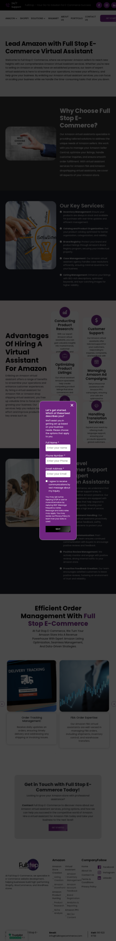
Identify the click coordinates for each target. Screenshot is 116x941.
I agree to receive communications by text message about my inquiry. (59, 486)
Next (58, 529)
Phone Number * (55, 455)
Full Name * (52, 442)
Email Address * (55, 468)
